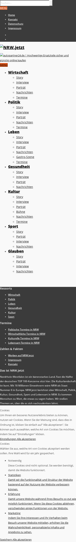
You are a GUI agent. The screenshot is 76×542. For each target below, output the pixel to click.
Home (11, 15)
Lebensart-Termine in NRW (24, 343)
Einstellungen (8, 439)
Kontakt (13, 19)
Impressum (14, 28)
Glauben (16, 251)
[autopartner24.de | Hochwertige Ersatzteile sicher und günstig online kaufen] (38, 60)
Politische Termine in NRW (23, 329)
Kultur (14, 191)
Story (19, 77)
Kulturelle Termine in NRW (23, 338)
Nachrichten (24, 92)
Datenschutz (15, 23)
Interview (22, 82)
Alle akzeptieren (26, 439)
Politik (14, 102)
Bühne (20, 212)
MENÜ (3, 8)
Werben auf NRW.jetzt (21, 355)
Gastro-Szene (25, 157)
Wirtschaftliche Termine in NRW (26, 334)
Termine (22, 97)
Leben (13, 131)
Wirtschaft (18, 72)
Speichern (6, 539)
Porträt (21, 87)
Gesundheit (19, 166)
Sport (13, 226)
